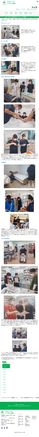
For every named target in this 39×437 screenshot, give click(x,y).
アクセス (34, 419)
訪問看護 (27, 416)
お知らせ (5, 363)
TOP (6, 17)
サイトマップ (19, 414)
